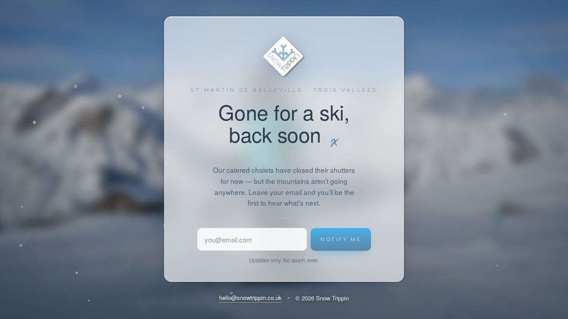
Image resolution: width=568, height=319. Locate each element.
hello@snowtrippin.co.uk (250, 297)
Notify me (340, 239)
